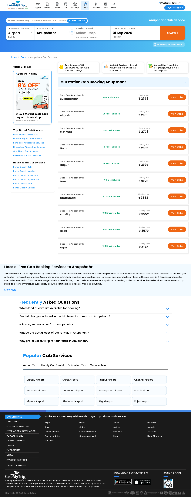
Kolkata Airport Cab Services (27, 155)
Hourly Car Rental (52, 365)
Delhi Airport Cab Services (25, 134)
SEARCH (172, 33)
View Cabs (177, 97)
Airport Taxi (30, 365)
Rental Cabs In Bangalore (25, 175)
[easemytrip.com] (17, 8)
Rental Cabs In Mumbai (24, 171)
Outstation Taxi (77, 365)
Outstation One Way (18, 20)
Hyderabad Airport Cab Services (29, 147)
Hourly (62, 20)
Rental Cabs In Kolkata (24, 187)
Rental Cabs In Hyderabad (26, 179)
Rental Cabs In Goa (22, 183)
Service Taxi (98, 365)
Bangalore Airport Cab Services (28, 142)
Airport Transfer (77, 20)
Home (13, 57)
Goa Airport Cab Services (25, 151)
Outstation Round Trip (44, 20)
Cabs (23, 57)
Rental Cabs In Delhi (22, 167)
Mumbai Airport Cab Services (27, 138)
